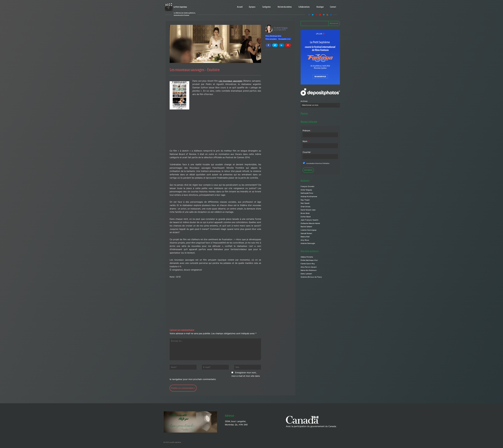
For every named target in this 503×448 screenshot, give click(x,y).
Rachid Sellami (306, 227)
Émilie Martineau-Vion (309, 260)
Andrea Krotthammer (309, 197)
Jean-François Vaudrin (309, 220)
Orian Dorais (305, 207)
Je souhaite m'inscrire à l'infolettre (317, 163)
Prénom (307, 130)
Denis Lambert (306, 274)
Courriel (307, 152)
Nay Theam (305, 200)
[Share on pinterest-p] (288, 45)
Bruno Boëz (305, 213)
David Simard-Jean (308, 210)
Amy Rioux (305, 240)
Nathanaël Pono (307, 193)
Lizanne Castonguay (308, 230)
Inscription (308, 170)
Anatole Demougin (308, 243)
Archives (304, 101)
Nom (306, 141)
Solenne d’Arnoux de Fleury (311, 277)
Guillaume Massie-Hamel (310, 223)
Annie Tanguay (282, 28)
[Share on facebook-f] (268, 45)
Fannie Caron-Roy (308, 264)
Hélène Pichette (307, 257)
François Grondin (307, 186)
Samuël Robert (306, 233)
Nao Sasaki (305, 203)
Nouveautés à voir (284, 39)
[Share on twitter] (275, 45)
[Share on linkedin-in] (281, 45)
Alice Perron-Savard (308, 267)
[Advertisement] (215, 129)
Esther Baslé (306, 217)
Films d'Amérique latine (273, 36)
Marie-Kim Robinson (308, 270)
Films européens (271, 39)
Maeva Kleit (305, 237)
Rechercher (334, 23)
